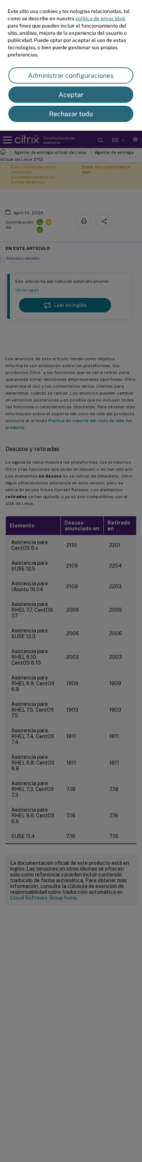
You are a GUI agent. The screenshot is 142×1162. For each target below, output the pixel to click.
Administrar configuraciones (71, 75)
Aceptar (71, 94)
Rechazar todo (71, 114)
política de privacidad (100, 18)
